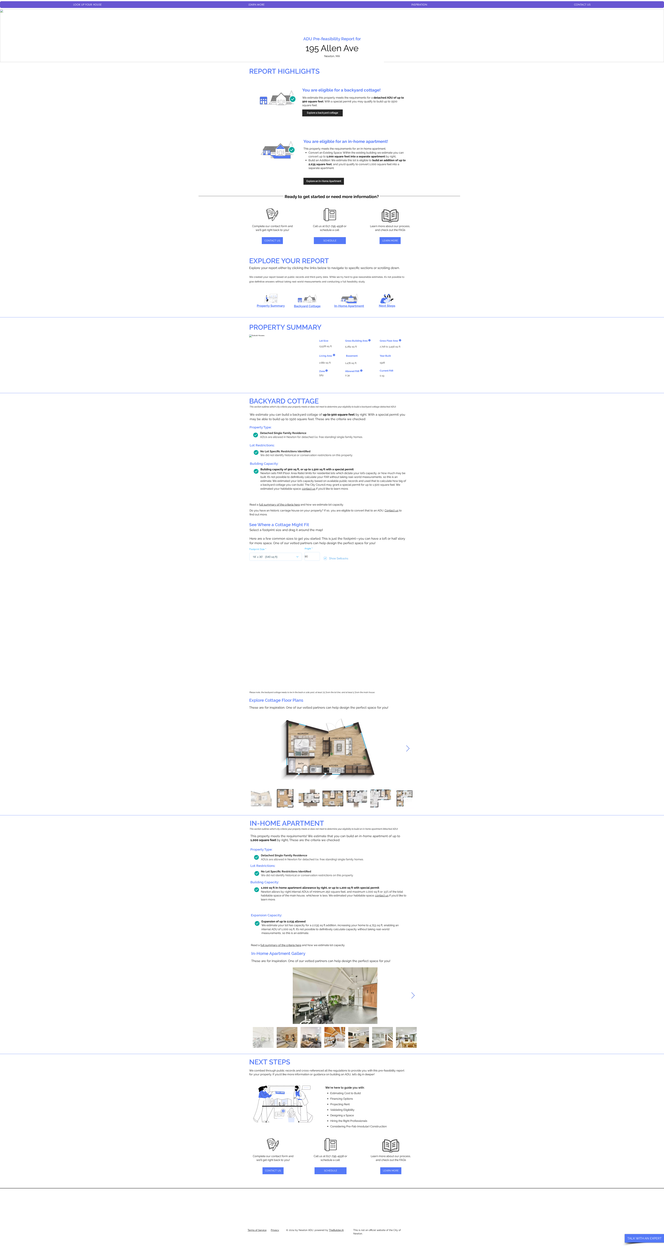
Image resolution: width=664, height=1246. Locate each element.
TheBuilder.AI (336, 1230)
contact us (308, 488)
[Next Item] (408, 748)
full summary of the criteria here (279, 504)
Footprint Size (257, 549)
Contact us (391, 510)
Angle (308, 548)
